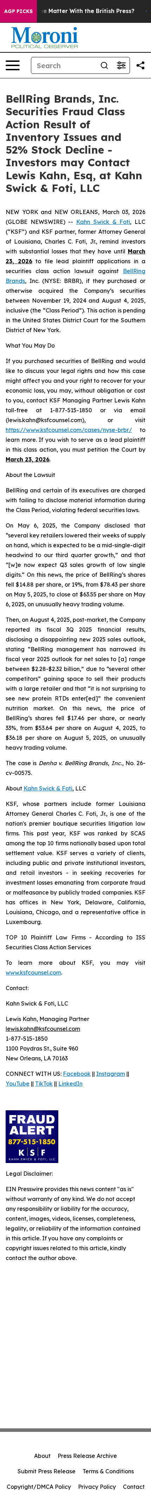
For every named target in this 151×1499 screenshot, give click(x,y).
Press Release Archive (87, 1455)
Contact (134, 1486)
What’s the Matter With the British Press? (74, 11)
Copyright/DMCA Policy (39, 1486)
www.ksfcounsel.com (33, 972)
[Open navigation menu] (13, 65)
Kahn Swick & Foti (103, 221)
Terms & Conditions (108, 1471)
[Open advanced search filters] (121, 65)
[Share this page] (140, 65)
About (42, 1455)
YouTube (17, 1083)
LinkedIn (70, 1083)
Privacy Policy (97, 1486)
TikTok (44, 1083)
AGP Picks (18, 11)
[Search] (104, 65)
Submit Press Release (47, 1471)
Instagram (110, 1073)
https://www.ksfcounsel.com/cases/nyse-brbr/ (69, 429)
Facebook (77, 1073)
